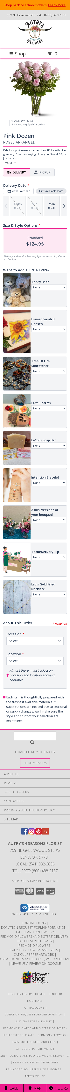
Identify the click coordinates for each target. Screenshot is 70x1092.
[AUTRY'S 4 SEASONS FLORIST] (35, 43)
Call (13, 1088)
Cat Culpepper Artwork (34, 954)
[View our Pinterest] (38, 833)
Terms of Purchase (46, 1069)
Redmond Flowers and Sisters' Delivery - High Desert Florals (35, 938)
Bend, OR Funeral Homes (27, 994)
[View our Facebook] (24, 833)
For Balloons (34, 923)
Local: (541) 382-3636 (35, 864)
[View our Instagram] (31, 833)
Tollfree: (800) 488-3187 (35, 870)
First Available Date (51, 191)
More (9, 163)
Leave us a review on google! (36, 963)
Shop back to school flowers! (35, 5)
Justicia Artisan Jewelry (34, 932)
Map (36, 1088)
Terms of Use (35, 1076)
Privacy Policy (17, 1069)
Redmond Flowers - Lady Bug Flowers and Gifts (34, 947)
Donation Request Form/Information (34, 927)
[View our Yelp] (45, 833)
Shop (20, 53)
